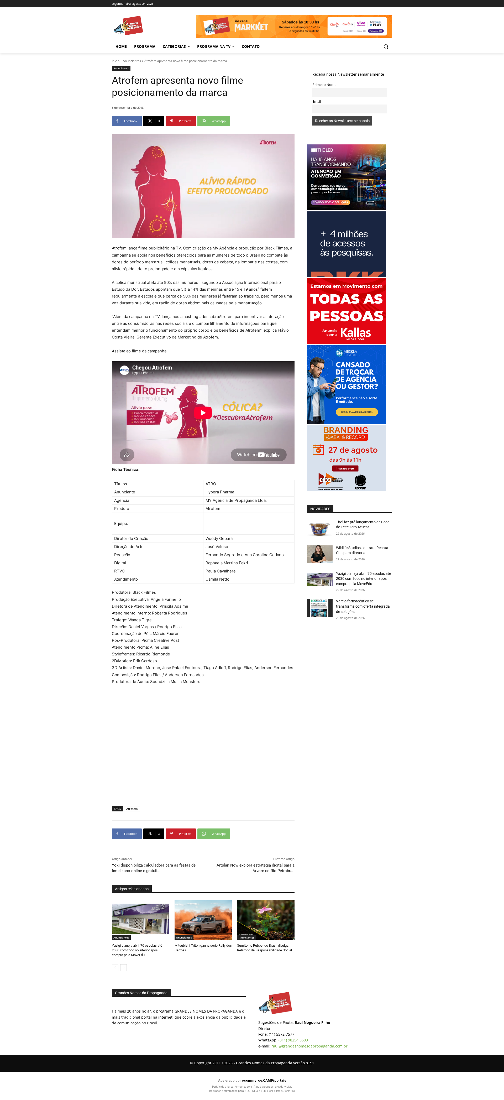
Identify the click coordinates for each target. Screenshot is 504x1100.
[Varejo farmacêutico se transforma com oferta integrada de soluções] (320, 608)
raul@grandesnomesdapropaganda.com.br (309, 1046)
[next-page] (123, 967)
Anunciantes (132, 61)
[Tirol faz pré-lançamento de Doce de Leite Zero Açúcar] (320, 529)
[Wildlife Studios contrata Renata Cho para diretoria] (320, 554)
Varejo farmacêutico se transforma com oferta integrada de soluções (363, 606)
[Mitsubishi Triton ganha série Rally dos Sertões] (203, 920)
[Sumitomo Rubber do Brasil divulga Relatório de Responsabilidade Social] (266, 920)
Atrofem (132, 809)
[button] (386, 46)
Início (115, 61)
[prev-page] (115, 967)
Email (316, 101)
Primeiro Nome (324, 84)
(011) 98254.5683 (293, 1040)
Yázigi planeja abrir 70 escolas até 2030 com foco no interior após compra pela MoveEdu (137, 950)
